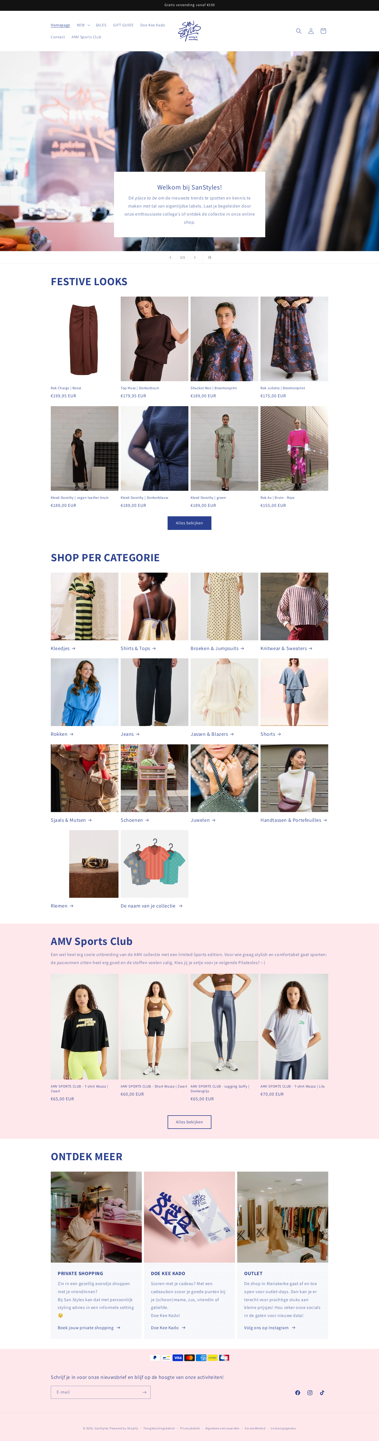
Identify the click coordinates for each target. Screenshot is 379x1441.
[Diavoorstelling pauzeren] (209, 257)
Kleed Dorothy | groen (208, 497)
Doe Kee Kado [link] (165, 1328)
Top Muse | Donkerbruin (140, 388)
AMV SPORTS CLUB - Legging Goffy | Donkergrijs (220, 1088)
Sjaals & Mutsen (68, 820)
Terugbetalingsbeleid (159, 1428)
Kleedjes (60, 648)
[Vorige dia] (170, 257)
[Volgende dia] (195, 257)
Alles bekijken (189, 522)
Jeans (127, 734)
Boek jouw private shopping (86, 1328)
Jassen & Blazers (209, 734)
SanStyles (101, 1428)
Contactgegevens (283, 1428)
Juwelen (200, 820)
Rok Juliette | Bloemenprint (283, 388)
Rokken (59, 734)
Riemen (59, 905)
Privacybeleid (190, 1428)
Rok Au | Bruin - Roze (278, 497)
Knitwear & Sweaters (284, 648)
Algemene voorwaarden (222, 1428)
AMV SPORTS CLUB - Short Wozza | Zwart (154, 1086)
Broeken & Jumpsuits (214, 648)
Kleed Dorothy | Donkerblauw (144, 497)
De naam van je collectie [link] (149, 905)
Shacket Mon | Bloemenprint (214, 388)
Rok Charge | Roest (66, 388)
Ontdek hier (71, 161)
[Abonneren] (144, 1392)
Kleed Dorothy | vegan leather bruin (80, 497)
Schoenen (132, 820)
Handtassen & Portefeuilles (291, 820)
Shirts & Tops (135, 648)
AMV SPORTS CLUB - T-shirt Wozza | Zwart (79, 1088)
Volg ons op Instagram (266, 1328)
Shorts (268, 734)
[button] (83, 25)
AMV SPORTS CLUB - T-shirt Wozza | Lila (293, 1086)
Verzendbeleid (255, 1428)
